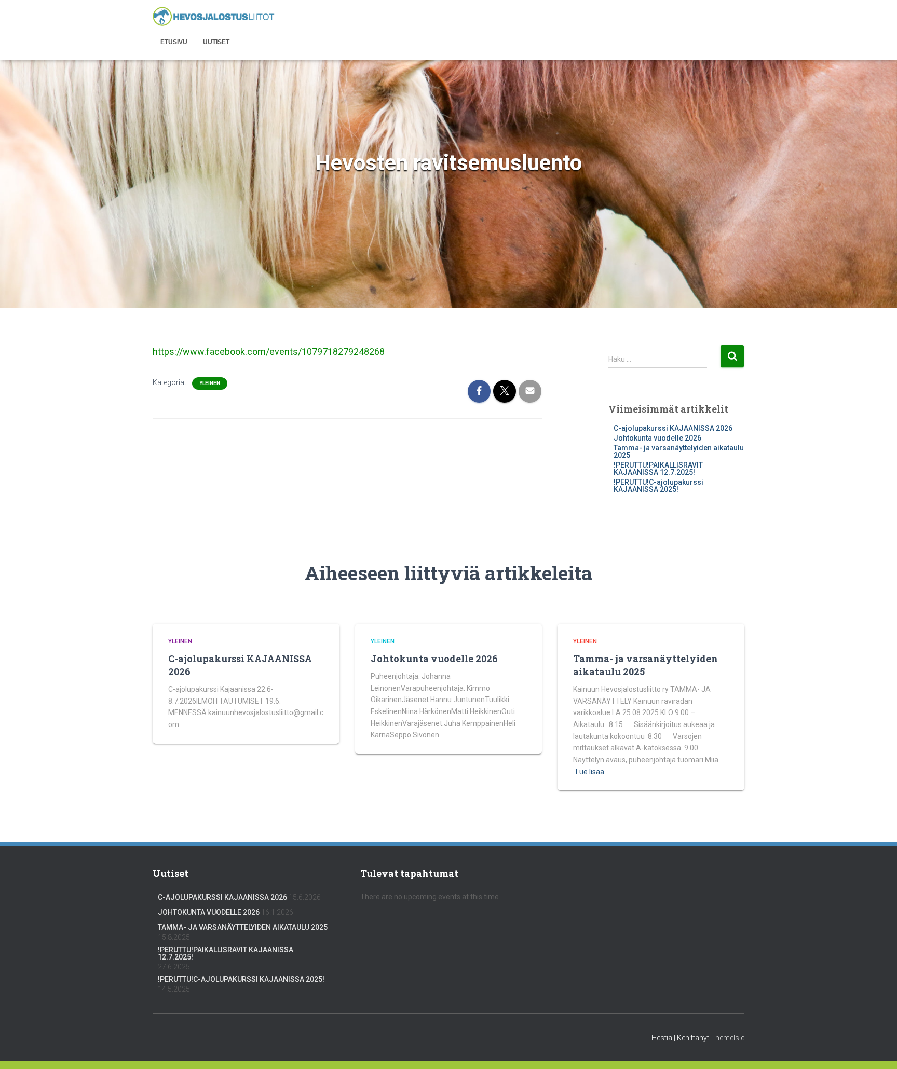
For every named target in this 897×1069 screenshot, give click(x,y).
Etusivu (173, 42)
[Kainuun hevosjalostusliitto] (213, 17)
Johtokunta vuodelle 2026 (657, 438)
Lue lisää (590, 772)
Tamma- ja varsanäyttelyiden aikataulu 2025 (679, 451)
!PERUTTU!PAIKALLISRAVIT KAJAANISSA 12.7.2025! (658, 468)
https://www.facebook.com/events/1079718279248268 (269, 351)
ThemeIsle (727, 1038)
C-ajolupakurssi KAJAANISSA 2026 (673, 428)
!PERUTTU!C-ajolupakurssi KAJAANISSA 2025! (658, 486)
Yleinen (209, 383)
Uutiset (216, 42)
